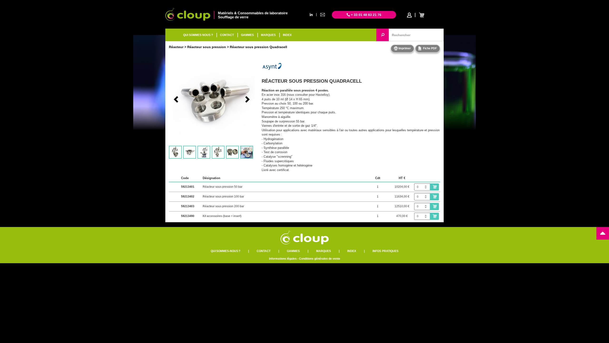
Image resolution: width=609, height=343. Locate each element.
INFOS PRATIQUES (385, 251)
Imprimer (404, 48)
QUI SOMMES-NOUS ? (225, 251)
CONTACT (227, 35)
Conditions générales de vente (319, 258)
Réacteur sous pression (206, 47)
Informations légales (283, 258)
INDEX (287, 35)
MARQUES (268, 35)
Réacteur (176, 47)
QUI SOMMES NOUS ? (198, 35)
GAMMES (247, 35)
